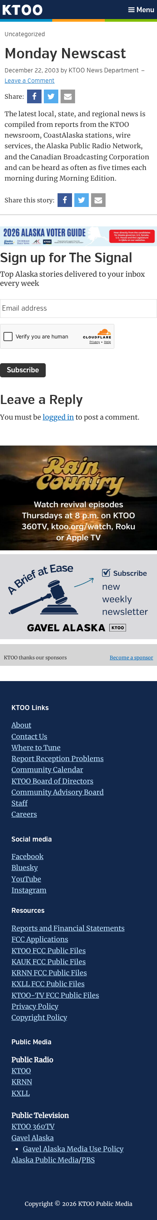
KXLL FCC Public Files (48, 984)
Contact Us (29, 736)
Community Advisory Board (57, 792)
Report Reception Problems (57, 758)
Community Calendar (47, 769)
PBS (88, 1160)
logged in (58, 417)
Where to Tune (36, 747)
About (21, 725)
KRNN (21, 1081)
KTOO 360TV (32, 1126)
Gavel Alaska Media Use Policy (73, 1149)
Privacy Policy (34, 1006)
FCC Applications (39, 939)
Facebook (27, 856)
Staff (19, 803)
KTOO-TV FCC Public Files (55, 995)
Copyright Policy (39, 1017)
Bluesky (24, 867)
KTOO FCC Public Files (48, 950)
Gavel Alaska (32, 1137)
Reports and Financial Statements (68, 928)
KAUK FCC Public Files (48, 961)
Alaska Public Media (44, 1160)
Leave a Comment (29, 81)
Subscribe (23, 370)
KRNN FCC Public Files (49, 972)
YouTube (26, 879)
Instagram (28, 890)
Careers (24, 814)
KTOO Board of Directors (52, 781)
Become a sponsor (131, 657)
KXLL (20, 1093)
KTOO (21, 1070)
